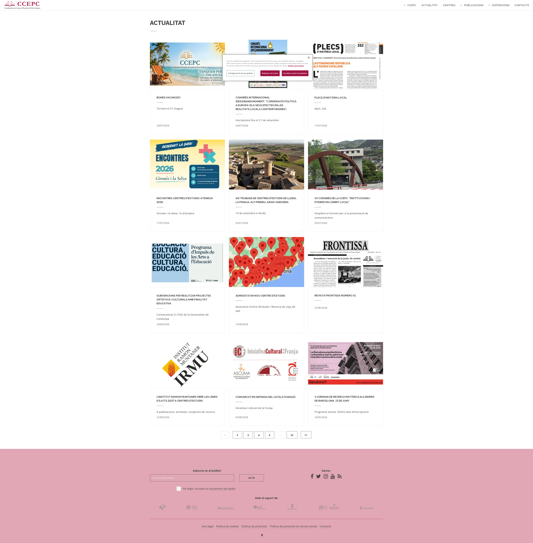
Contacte (522, 5)
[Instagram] (326, 477)
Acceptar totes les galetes (295, 73)
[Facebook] (312, 477)
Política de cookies (227, 526)
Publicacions (473, 5)
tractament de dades (222, 488)
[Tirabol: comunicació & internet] (266, 535)
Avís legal (207, 526)
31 (292, 434)
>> (306, 434)
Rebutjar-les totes (270, 73)
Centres (449, 5)
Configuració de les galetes (240, 73)
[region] (267, 67)
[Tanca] (309, 58)
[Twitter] (318, 477)
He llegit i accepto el (209, 488)
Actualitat (429, 5)
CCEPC (411, 5)
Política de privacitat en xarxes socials (293, 526)
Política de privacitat (254, 526)
